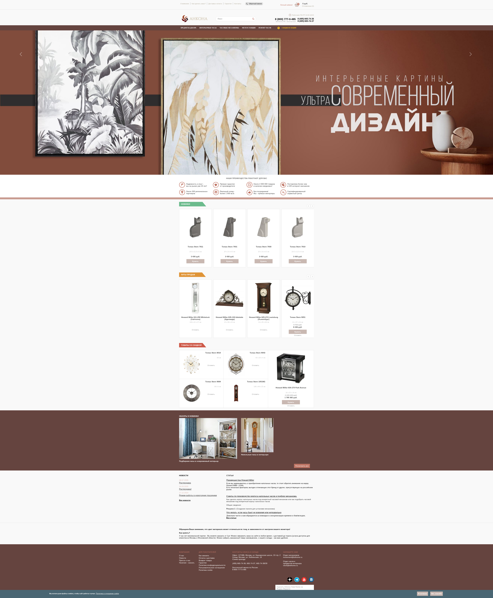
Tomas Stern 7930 (263, 247)
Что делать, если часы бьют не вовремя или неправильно (253, 512)
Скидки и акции (289, 28)
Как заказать (204, 556)
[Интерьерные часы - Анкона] (194, 22)
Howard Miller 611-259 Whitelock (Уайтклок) (195, 318)
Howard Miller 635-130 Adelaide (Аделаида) (229, 318)
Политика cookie (205, 570)
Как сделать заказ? (199, 4)
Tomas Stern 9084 (213, 382)
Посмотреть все (302, 466)
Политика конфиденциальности (212, 565)
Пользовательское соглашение (212, 568)
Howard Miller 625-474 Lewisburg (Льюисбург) (263, 318)
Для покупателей (207, 552)
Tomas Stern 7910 (297, 247)
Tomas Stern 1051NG (256, 382)
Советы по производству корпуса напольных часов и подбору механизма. (261, 496)
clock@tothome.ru (290, 565)
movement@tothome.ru (292, 557)
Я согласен (422, 594)
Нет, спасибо (436, 594)
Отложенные (308, 6)
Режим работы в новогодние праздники (198, 495)
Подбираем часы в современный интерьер (199, 461)
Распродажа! (185, 489)
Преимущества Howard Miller (240, 480)
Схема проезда (238, 559)
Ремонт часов (265, 28)
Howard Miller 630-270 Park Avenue (291, 388)
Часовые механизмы (229, 28)
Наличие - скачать (186, 563)
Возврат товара (205, 560)
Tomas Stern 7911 (195, 247)
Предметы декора (188, 28)
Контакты (237, 4)
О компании (184, 4)
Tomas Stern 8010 (213, 353)
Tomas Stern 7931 (229, 247)
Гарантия (228, 4)
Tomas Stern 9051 (297, 317)
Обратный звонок (255, 4)
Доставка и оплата (215, 4)
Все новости (185, 500)
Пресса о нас (184, 560)
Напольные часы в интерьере (254, 455)
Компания (184, 552)
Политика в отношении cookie (107, 594)
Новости (182, 558)
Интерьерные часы (208, 28)
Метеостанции (248, 28)
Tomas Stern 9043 (257, 353)
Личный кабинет (286, 5)
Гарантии (203, 563)
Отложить (195, 330)
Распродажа (185, 483)
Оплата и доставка (207, 558)
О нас (181, 556)
